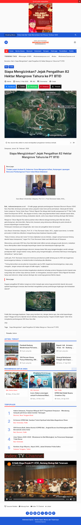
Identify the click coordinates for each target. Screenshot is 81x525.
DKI (31, 390)
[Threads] (35, 513)
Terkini (28, 449)
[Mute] (71, 499)
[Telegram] (50, 513)
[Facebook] (27, 513)
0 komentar (43, 81)
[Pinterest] (53, 513)
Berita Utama (20, 51)
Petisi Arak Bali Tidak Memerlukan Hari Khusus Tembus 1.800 (37, 35)
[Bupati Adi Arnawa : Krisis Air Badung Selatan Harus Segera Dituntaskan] (48, 348)
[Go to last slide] (73, 369)
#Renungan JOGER (25, 56)
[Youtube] (38, 513)
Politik (71, 51)
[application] (40, 481)
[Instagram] (31, 513)
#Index (54, 56)
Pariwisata (20, 423)
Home (11, 51)
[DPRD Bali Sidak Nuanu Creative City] (64, 380)
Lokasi (49, 506)
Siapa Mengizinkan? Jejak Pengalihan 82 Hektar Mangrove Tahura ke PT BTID (34, 327)
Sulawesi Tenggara (19, 449)
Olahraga (54, 51)
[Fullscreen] (74, 499)
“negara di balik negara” (57, 317)
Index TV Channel (38, 506)
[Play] (7, 499)
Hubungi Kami (25, 506)
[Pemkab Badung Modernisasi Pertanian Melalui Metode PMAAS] (11, 348)
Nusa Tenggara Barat (26, 415)
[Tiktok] (46, 513)
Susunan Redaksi (12, 506)
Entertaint (37, 51)
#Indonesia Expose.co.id (67, 56)
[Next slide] (75, 369)
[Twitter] (42, 513)
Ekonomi (29, 51)
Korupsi (46, 51)
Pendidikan (63, 51)
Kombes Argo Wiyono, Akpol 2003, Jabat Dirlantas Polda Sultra (36, 447)
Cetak (54, 81)
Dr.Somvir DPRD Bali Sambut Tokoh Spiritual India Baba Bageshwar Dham (40, 420)
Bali (6, 67)
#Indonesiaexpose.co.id (41, 56)
